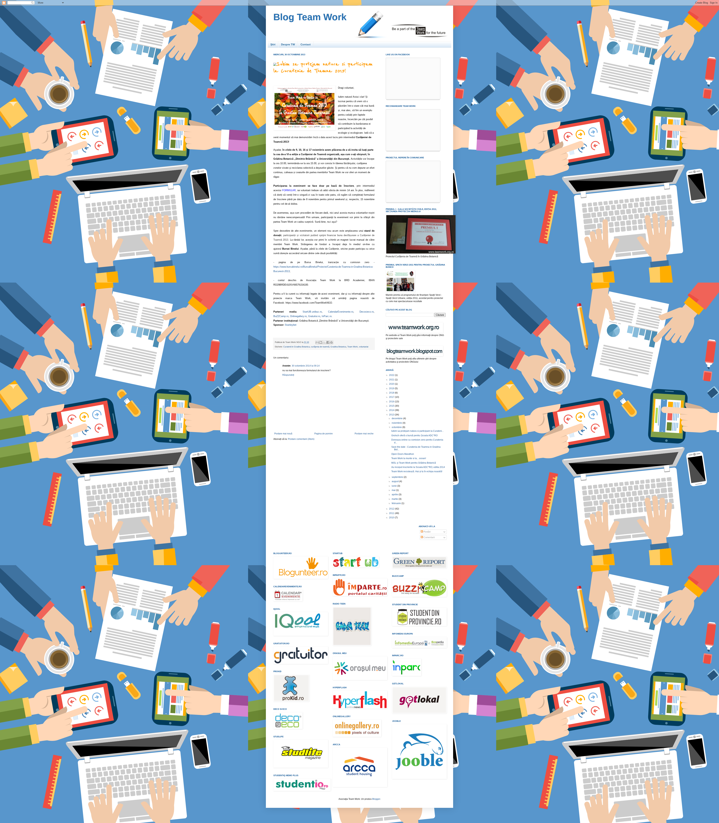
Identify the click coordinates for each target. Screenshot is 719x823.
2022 (392, 375)
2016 (392, 401)
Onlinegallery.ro (298, 316)
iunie (394, 486)
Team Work (352, 347)
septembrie (398, 477)
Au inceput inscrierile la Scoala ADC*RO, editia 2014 (418, 467)
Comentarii (429, 537)
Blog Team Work (310, 17)
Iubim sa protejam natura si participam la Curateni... (417, 431)
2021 (392, 379)
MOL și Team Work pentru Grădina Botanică (413, 463)
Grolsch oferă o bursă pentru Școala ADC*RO (414, 435)
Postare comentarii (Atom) (301, 439)
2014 (392, 410)
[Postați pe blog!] (321, 342)
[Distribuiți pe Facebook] (328, 342)
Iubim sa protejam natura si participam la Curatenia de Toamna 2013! (323, 67)
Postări (427, 531)
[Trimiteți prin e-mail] (317, 342)
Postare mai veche (364, 433)
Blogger (376, 799)
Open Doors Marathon (402, 454)
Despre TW (288, 44)
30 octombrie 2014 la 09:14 (306, 365)
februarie (396, 503)
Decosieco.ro (367, 311)
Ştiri (272, 44)
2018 (392, 392)
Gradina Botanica (338, 347)
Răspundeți (288, 375)
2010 (392, 517)
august (395, 481)
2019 (392, 388)
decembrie (397, 418)
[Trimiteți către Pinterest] (331, 342)
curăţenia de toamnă (320, 347)
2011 (392, 513)
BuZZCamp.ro (281, 316)
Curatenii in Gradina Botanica (296, 347)
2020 (392, 384)
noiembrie (397, 423)
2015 (392, 406)
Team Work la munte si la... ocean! (408, 458)
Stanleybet (290, 324)
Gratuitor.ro (314, 316)
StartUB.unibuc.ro (312, 311)
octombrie (397, 427)
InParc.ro (327, 316)
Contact (306, 44)
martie (395, 499)
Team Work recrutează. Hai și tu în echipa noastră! (416, 471)
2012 (392, 508)
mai (394, 490)
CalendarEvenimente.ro (340, 311)
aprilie (395, 494)
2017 (392, 397)
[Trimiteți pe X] (324, 342)
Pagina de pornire (323, 433)
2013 (392, 414)
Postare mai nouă (283, 433)
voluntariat (363, 347)
